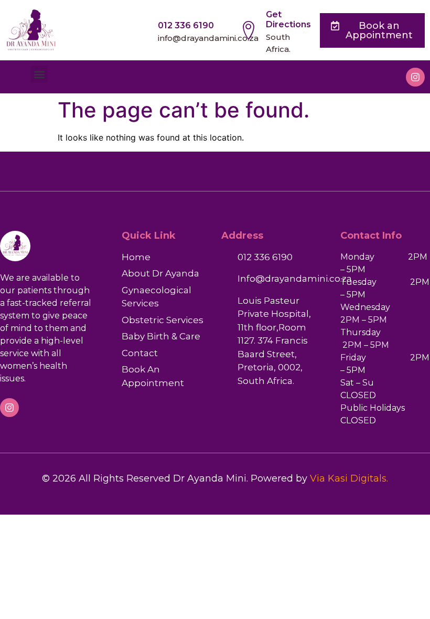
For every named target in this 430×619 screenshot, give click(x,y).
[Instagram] (415, 77)
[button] (39, 74)
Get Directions (288, 19)
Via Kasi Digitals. (349, 478)
